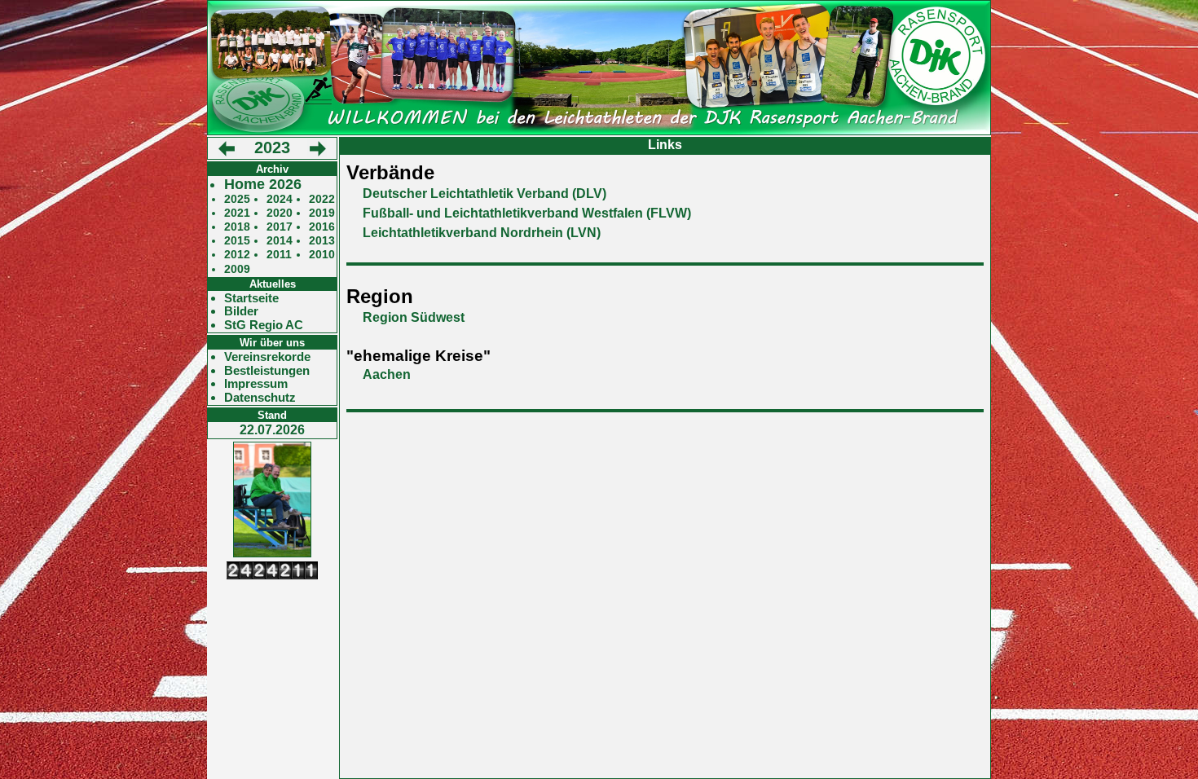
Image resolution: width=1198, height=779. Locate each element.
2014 (279, 241)
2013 (322, 241)
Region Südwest (414, 317)
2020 (279, 213)
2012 (237, 255)
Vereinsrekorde (267, 356)
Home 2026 (263, 184)
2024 (279, 199)
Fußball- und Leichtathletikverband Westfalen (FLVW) (527, 213)
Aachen (387, 374)
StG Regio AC (263, 325)
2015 (237, 241)
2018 (237, 227)
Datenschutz (260, 397)
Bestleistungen (267, 370)
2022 (322, 199)
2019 (322, 213)
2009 (237, 269)
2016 (322, 227)
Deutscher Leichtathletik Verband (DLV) (484, 193)
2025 (237, 199)
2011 (279, 255)
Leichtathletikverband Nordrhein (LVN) (482, 233)
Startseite (251, 298)
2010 (322, 255)
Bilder (241, 311)
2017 (279, 227)
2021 (237, 213)
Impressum (256, 383)
